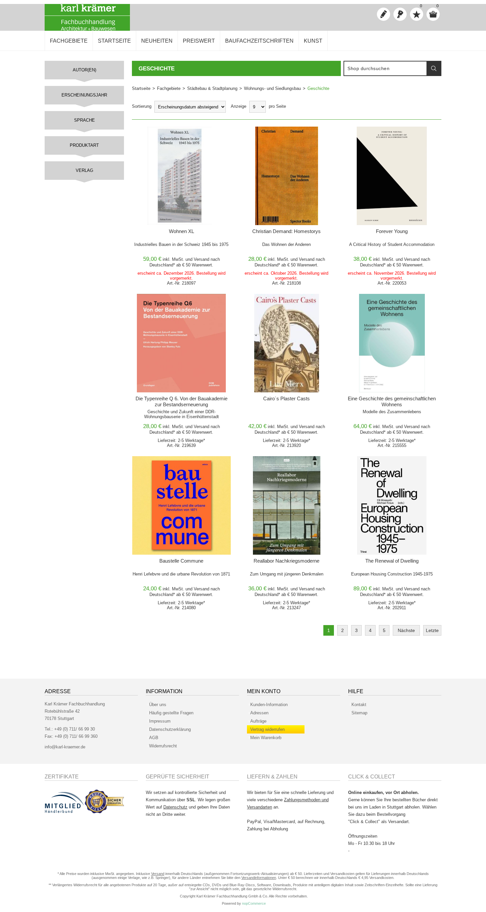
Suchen (434, 68)
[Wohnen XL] (181, 176)
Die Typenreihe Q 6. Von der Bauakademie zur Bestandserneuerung (181, 401)
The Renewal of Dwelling (392, 561)
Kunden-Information (269, 704)
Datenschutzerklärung (170, 729)
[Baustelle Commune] (181, 505)
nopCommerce (254, 903)
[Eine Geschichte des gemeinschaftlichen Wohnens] (392, 343)
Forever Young (392, 231)
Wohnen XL (181, 231)
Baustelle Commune (181, 561)
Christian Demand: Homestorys (286, 231)
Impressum (160, 721)
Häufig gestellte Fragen (171, 712)
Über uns (157, 704)
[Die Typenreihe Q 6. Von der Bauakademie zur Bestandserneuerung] (181, 343)
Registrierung (383, 14)
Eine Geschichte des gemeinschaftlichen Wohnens (392, 401)
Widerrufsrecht (163, 745)
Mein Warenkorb (265, 737)
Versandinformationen (258, 878)
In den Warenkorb (170, 133)
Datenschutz (175, 807)
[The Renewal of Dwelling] (392, 505)
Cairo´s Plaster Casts (286, 398)
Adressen (259, 712)
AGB (153, 737)
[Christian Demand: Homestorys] (286, 176)
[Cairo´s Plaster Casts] (286, 343)
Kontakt (358, 704)
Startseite (141, 88)
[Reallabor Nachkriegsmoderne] (286, 505)
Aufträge (258, 721)
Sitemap (359, 712)
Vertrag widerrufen (267, 729)
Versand (201, 259)
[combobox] (385, 68)
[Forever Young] (392, 176)
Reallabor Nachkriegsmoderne (286, 561)
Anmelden (400, 14)
